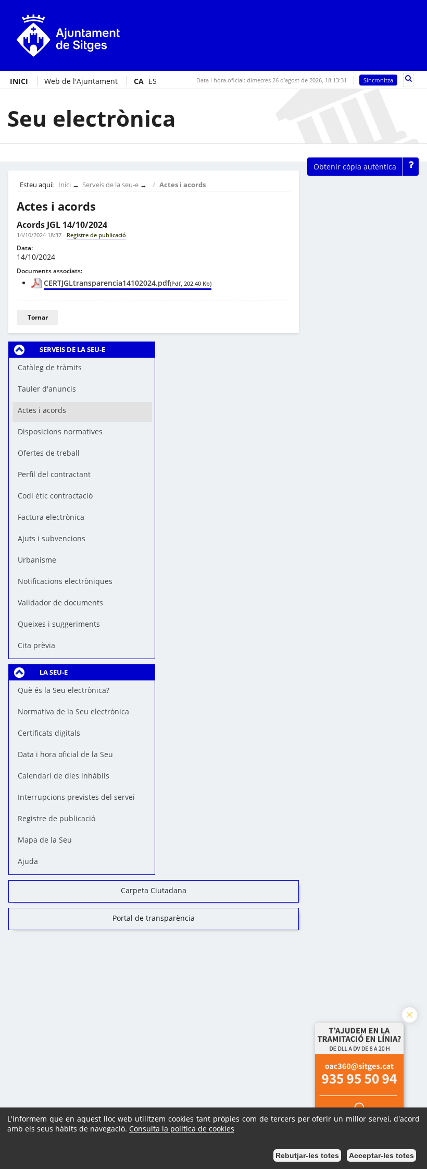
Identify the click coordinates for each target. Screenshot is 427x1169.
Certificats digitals (49, 733)
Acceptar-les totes (381, 1155)
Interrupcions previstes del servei (76, 797)
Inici (64, 184)
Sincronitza (378, 80)
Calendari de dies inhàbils (63, 776)
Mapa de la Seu (45, 840)
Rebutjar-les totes (307, 1155)
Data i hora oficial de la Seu (65, 754)
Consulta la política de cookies (181, 1129)
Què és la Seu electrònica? (63, 690)
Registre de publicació (56, 818)
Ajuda (28, 861)
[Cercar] (408, 78)
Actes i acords (182, 184)
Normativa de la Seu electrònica (73, 711)
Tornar (38, 317)
